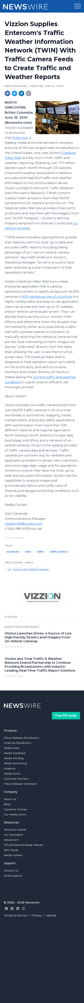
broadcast (13, 551)
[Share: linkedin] (22, 93)
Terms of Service (16, 915)
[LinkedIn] (17, 908)
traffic (40, 551)
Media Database (15, 753)
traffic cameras (58, 551)
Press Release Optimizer (20, 783)
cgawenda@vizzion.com (23, 523)
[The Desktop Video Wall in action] (57, 117)
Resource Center (15, 829)
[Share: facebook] (7, 93)
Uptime (51, 915)
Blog (7, 804)
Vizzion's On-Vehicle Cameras (30, 569)
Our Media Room (15, 814)
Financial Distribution (17, 742)
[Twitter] (12, 908)
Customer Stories (15, 809)
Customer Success (16, 778)
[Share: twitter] (14, 93)
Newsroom (11, 839)
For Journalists (13, 834)
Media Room (12, 773)
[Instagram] (23, 908)
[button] (77, 6)
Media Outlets (13, 855)
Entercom (20, 138)
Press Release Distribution (21, 737)
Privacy (36, 915)
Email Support (13, 875)
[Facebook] (6, 908)
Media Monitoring (15, 763)
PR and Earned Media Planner (23, 844)
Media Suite (12, 747)
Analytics (10, 768)
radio (28, 551)
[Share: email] (28, 93)
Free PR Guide (66, 715)
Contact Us (11, 870)
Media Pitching (13, 758)
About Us (10, 799)
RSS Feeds (11, 850)
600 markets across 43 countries (47, 297)
